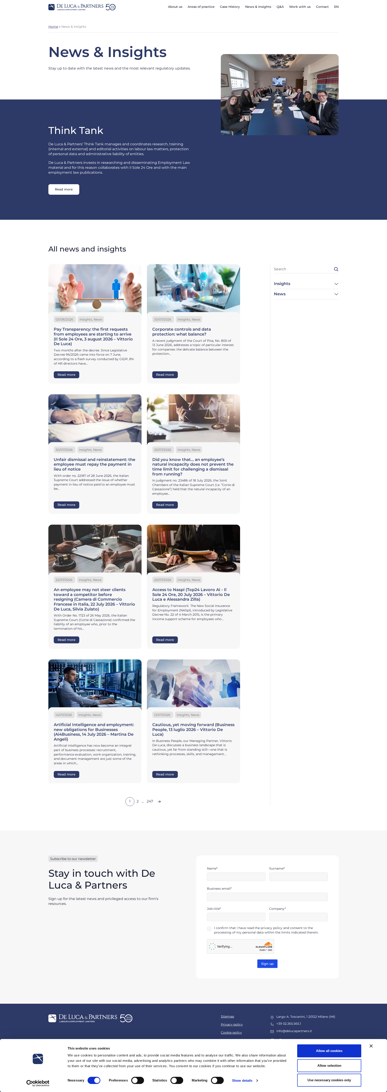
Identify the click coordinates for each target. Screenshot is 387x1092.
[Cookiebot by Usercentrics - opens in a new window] (38, 1083)
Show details (242, 1080)
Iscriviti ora (193, 574)
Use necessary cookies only (329, 1080)
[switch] (137, 1080)
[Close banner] (371, 1046)
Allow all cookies (329, 1051)
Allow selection (329, 1065)
